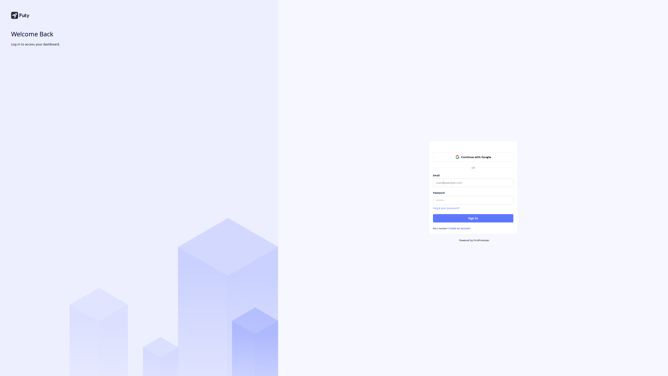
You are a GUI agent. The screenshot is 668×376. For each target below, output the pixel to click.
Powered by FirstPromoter (474, 240)
